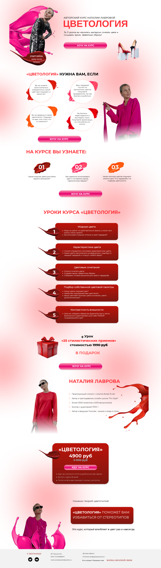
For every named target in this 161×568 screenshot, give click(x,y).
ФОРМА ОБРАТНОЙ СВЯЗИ (119, 560)
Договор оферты (88, 553)
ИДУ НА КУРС (80, 467)
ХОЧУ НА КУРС (85, 45)
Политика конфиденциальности (94, 557)
